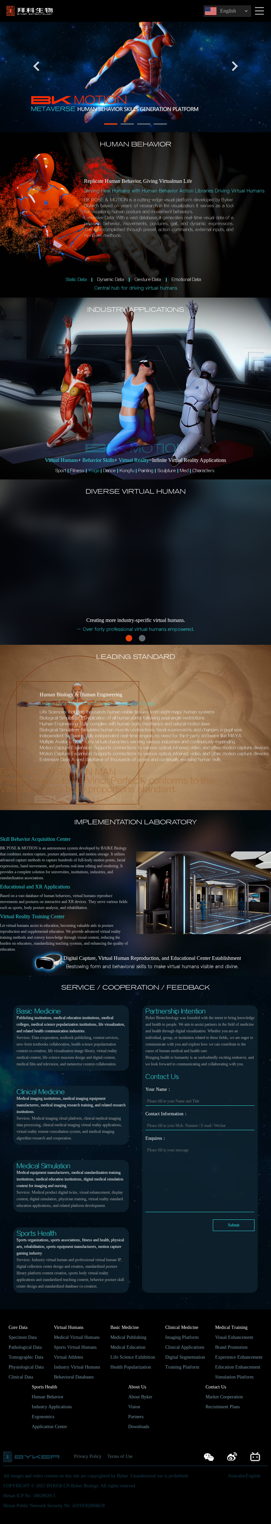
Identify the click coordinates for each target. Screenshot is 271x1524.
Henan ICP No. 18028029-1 (29, 1495)
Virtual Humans (68, 1327)
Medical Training (231, 1327)
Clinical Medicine (181, 1327)
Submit (233, 1225)
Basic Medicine (124, 1327)
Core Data (18, 1327)
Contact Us (216, 1386)
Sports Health (44, 1386)
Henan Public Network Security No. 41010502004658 (54, 1505)
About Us (137, 1386)
